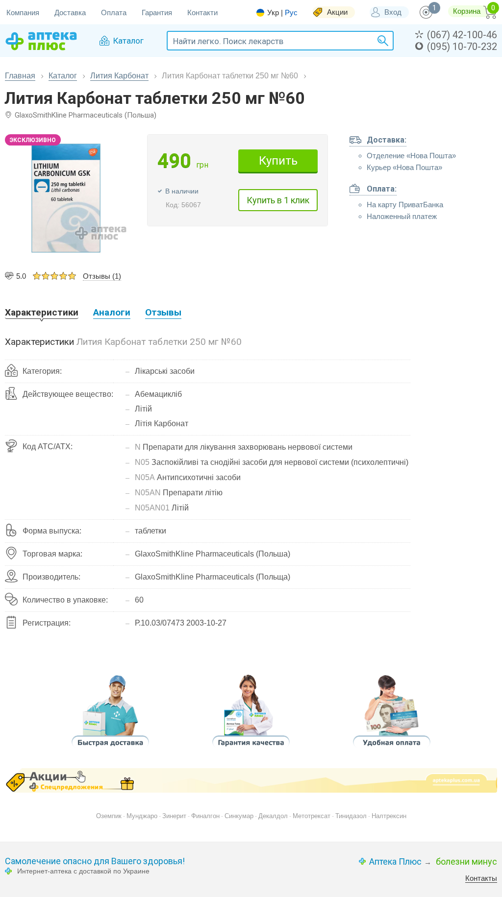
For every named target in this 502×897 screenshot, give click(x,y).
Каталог (63, 76)
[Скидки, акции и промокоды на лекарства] (251, 780)
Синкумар (239, 816)
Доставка (70, 12)
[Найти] (381, 40)
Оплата (113, 12)
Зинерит (174, 816)
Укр (273, 13)
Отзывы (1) (102, 276)
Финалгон (205, 816)
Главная (20, 76)
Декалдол (273, 816)
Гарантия (157, 12)
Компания (22, 12)
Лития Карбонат (119, 76)
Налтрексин (389, 816)
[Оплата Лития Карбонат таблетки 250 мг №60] (391, 749)
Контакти (202, 12)
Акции (337, 12)
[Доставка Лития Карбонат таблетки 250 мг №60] (110, 749)
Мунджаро (141, 816)
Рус (291, 12)
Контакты (481, 878)
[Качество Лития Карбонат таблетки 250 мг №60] (251, 749)
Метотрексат (311, 816)
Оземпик (109, 816)
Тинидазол (351, 816)
